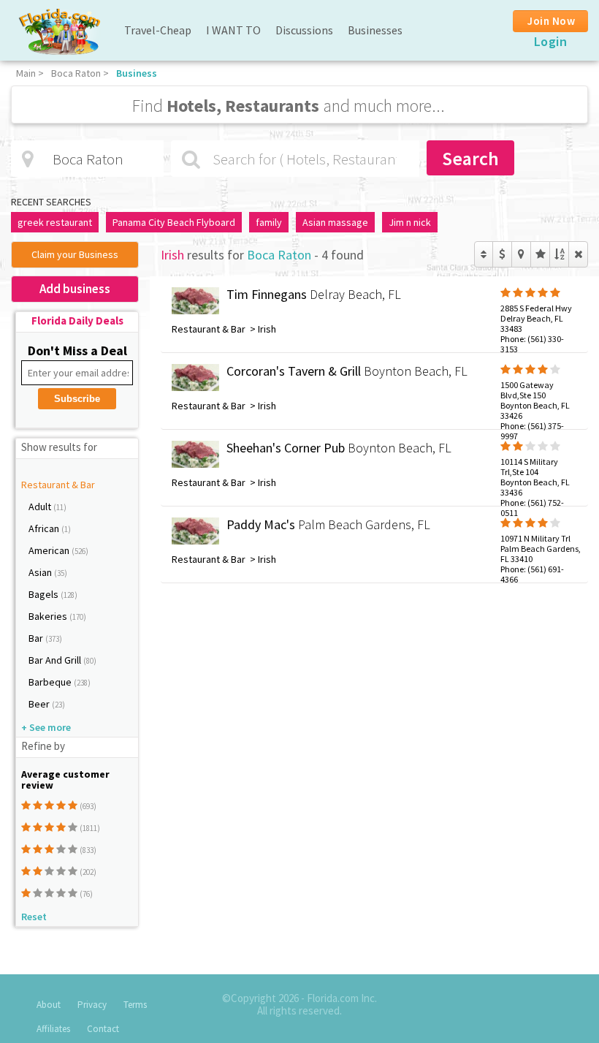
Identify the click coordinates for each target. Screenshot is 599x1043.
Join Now (551, 21)
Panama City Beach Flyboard (173, 222)
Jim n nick (410, 222)
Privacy (92, 1004)
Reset (34, 916)
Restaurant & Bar (58, 484)
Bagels (44, 594)
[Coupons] (502, 254)
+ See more (46, 727)
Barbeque (51, 682)
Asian (41, 572)
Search (470, 158)
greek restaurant (55, 222)
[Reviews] (540, 254)
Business (136, 73)
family (269, 222)
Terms (135, 1004)
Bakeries (48, 616)
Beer (40, 703)
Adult (40, 506)
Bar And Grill (55, 660)
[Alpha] (559, 254)
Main (26, 73)
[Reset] (578, 254)
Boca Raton (76, 73)
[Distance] (521, 254)
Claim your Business (74, 254)
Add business (74, 289)
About (49, 1004)
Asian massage (335, 222)
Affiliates (53, 1029)
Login (551, 41)
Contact (103, 1029)
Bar (36, 638)
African (44, 528)
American (50, 550)
